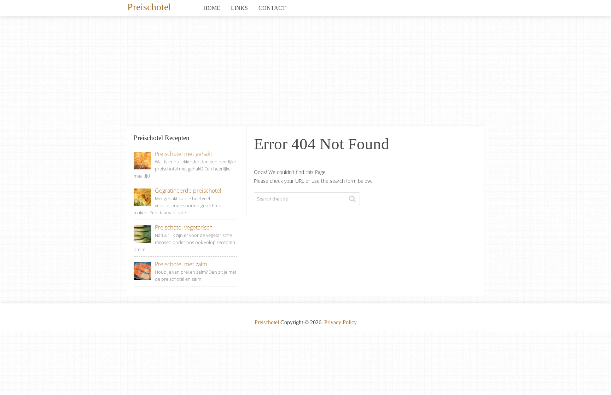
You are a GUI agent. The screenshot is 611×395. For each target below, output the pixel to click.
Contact (272, 8)
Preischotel (149, 6)
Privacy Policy (340, 322)
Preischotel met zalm (181, 264)
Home (211, 8)
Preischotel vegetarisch (184, 227)
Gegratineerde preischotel (188, 190)
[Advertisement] (305, 72)
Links (239, 8)
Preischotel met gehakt (183, 154)
